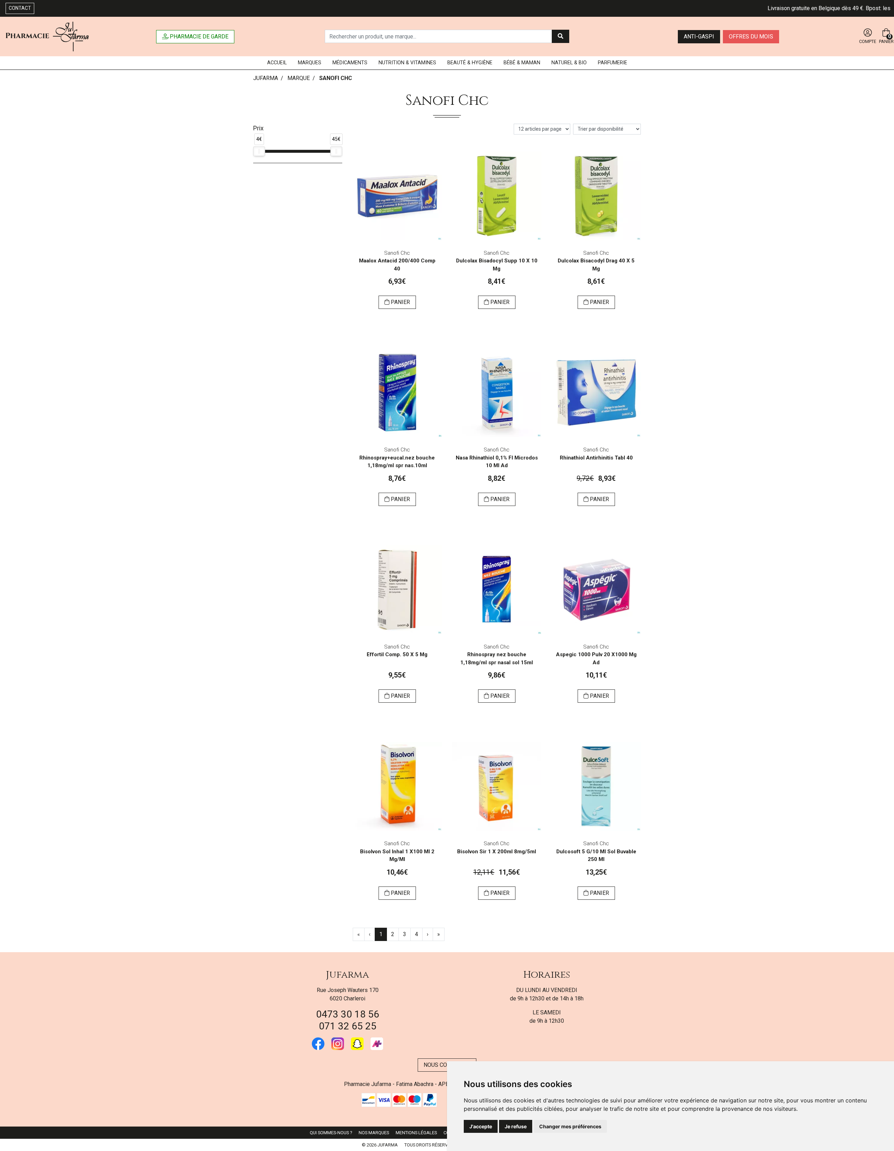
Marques (309, 63)
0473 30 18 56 (347, 1014)
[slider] (259, 151)
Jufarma (347, 974)
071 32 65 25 (347, 1026)
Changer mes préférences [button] (570, 1126)
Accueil (277, 63)
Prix (258, 128)
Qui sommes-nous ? (331, 1132)
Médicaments (349, 63)
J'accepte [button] (480, 1126)
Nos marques (374, 1132)
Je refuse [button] (516, 1126)
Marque (298, 78)
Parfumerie (612, 63)
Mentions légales (416, 1132)
